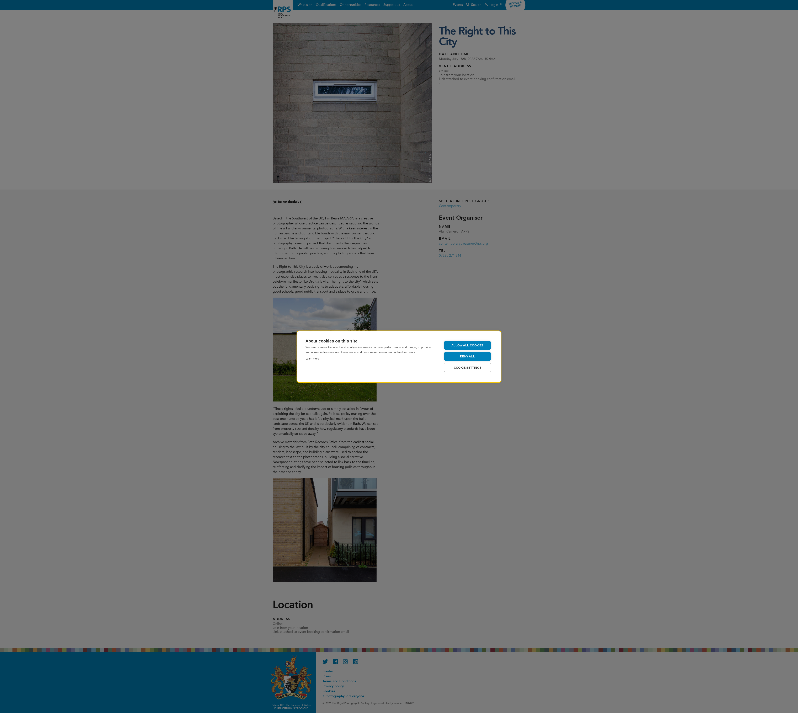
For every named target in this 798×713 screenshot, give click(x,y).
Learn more (312, 358)
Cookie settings (467, 367)
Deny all (467, 356)
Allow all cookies (467, 345)
